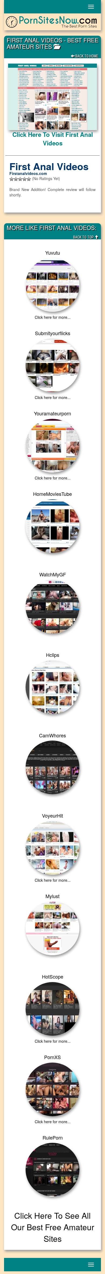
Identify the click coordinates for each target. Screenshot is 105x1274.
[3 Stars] (20, 179)
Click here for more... (53, 317)
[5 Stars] (29, 179)
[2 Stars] (16, 179)
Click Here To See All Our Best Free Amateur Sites (52, 1227)
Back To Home (86, 56)
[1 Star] (11, 179)
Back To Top (83, 237)
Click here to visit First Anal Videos (52, 138)
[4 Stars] (24, 179)
